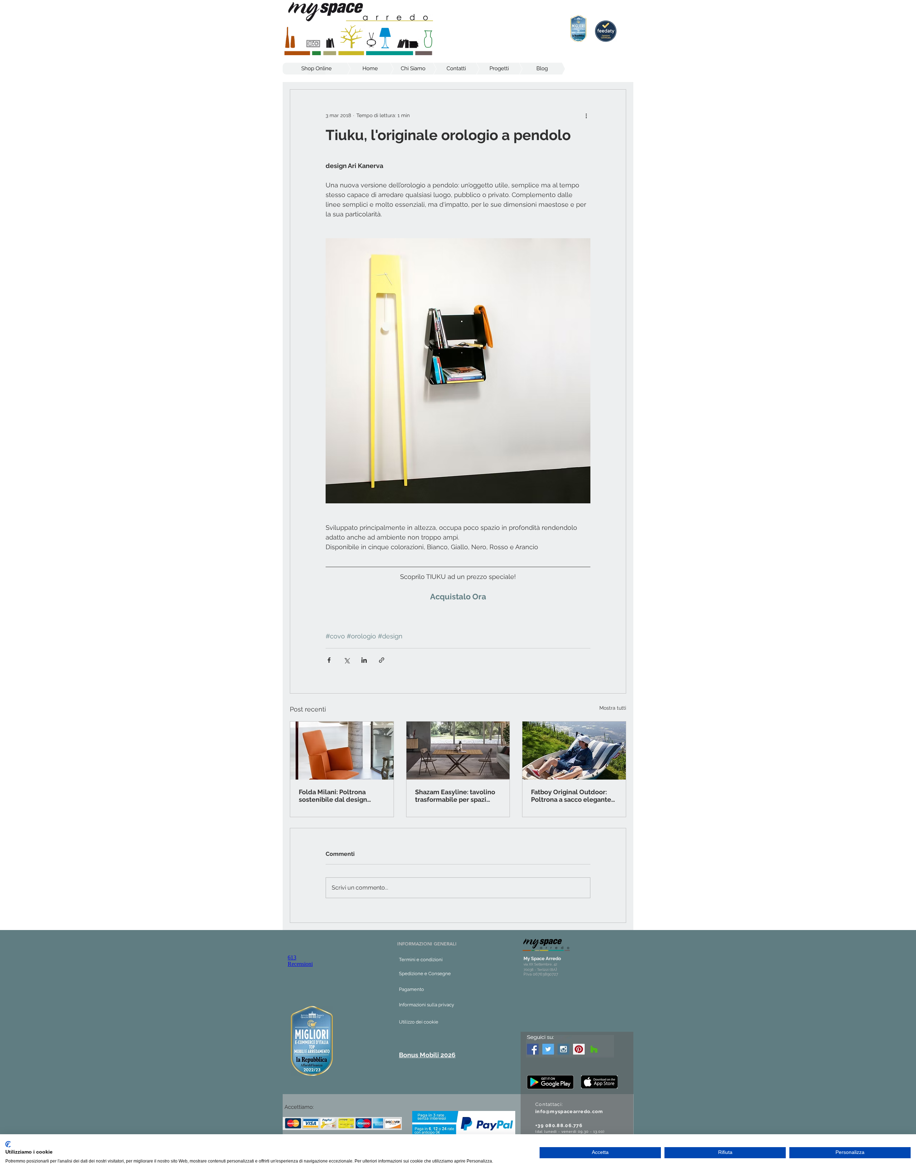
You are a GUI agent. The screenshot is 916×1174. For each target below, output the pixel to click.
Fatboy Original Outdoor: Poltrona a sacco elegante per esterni (571, 795)
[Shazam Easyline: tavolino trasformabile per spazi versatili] (458, 751)
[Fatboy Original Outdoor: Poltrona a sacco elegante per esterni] (574, 751)
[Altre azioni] (586, 115)
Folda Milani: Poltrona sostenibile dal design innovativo (333, 795)
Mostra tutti (612, 708)
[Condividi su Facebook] (329, 660)
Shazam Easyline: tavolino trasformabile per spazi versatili (455, 795)
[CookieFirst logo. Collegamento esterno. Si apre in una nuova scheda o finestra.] (8, 1144)
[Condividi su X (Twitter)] (346, 660)
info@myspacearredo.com (569, 1111)
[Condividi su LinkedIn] (364, 660)
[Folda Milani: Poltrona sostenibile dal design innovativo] (342, 751)
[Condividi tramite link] (381, 660)
